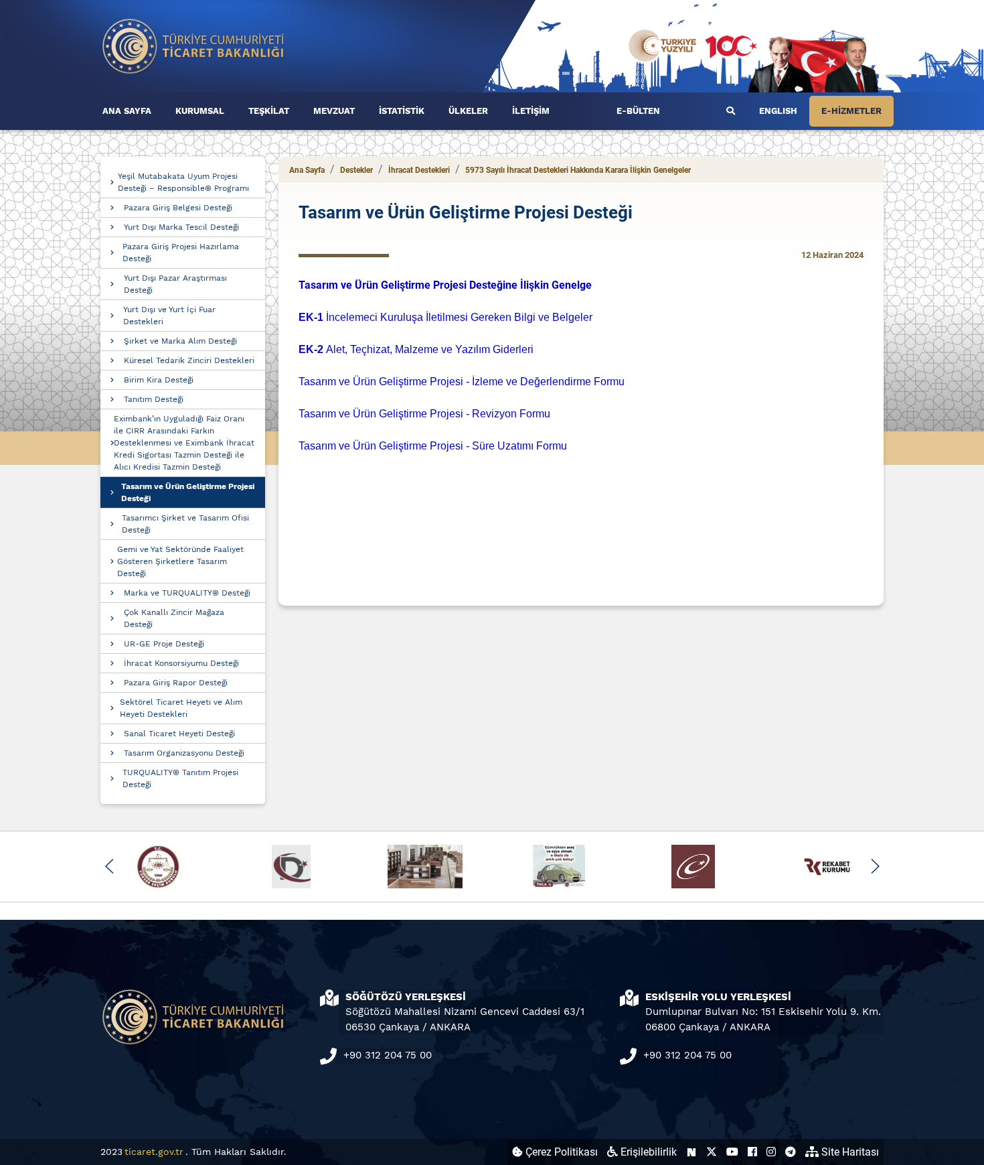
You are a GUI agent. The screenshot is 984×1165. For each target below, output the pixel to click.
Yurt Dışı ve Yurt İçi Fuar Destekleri (169, 315)
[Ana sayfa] (193, 45)
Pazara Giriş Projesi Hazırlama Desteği (180, 252)
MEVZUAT (334, 111)
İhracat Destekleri (419, 170)
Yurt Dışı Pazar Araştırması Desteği (175, 284)
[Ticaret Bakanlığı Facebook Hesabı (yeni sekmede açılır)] (752, 1152)
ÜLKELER (468, 111)
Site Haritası (849, 1152)
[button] (109, 866)
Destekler (356, 170)
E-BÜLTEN (638, 111)
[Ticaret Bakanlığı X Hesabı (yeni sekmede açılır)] (712, 1152)
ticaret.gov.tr (154, 1151)
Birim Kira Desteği (158, 380)
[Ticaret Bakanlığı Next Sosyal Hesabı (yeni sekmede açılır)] (691, 1152)
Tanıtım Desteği (153, 399)
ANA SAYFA (126, 111)
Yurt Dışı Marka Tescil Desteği (181, 227)
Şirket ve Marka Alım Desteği (180, 341)
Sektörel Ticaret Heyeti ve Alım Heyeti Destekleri (181, 708)
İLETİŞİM (531, 111)
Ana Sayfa (307, 170)
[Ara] (730, 111)
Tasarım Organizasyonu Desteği (184, 753)
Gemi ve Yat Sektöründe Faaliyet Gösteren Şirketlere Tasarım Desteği (180, 561)
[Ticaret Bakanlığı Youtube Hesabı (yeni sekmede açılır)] (732, 1152)
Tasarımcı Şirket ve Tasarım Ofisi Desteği (185, 524)
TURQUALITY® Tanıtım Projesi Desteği (180, 778)
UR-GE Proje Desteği (164, 643)
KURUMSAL (199, 111)
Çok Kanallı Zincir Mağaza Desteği (174, 618)
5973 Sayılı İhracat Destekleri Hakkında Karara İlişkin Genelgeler (578, 170)
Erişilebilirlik (647, 1152)
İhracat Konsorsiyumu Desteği (181, 663)
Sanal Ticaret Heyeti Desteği (179, 733)
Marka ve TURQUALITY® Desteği (187, 593)
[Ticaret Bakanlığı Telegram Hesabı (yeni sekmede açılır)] (791, 1152)
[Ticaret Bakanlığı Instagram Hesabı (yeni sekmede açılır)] (771, 1152)
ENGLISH (778, 111)
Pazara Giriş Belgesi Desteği (178, 207)
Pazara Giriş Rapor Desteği (176, 682)
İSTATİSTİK (401, 111)
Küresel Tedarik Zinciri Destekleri (189, 360)
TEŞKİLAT (268, 111)
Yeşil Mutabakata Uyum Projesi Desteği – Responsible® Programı (183, 182)
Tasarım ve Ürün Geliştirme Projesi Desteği (187, 492)
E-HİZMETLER (851, 111)
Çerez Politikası (560, 1152)
